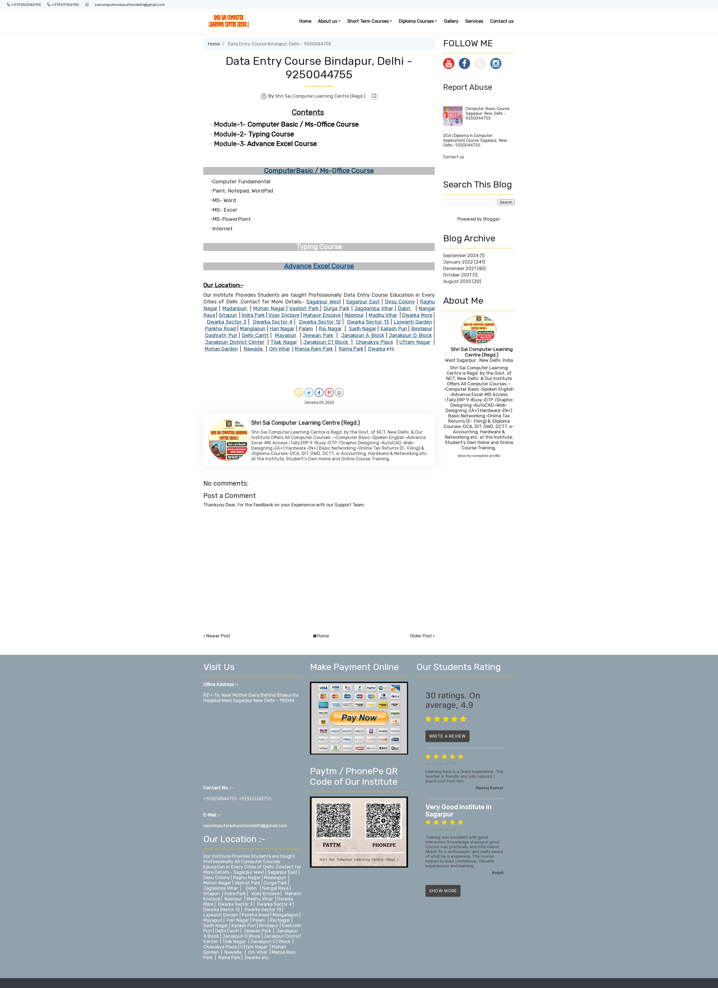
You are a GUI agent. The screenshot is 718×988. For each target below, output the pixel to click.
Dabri (251, 888)
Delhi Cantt (227, 931)
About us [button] (327, 21)
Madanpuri (275, 877)
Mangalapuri (285, 915)
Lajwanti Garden (220, 915)
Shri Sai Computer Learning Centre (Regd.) (482, 352)
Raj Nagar (280, 920)
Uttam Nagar (254, 947)
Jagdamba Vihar (220, 888)
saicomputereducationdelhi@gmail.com (130, 4)
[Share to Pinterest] (329, 392)
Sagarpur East (282, 872)
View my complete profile (478, 456)
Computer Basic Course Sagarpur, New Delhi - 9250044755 (488, 113)
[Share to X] (309, 392)
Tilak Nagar (234, 941)
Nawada (233, 952)
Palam (258, 920)
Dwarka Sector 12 (222, 909)
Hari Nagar (238, 920)
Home (305, 21)
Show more (443, 890)
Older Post (421, 636)
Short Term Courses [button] (368, 21)
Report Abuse (467, 87)
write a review (447, 736)
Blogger (491, 219)
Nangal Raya (275, 888)
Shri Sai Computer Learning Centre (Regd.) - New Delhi (261, 983)
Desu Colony (216, 877)
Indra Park (235, 893)
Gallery (451, 21)
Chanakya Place (220, 947)
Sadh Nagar (216, 925)
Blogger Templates (438, 983)
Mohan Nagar (217, 883)
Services (474, 21)
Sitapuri (212, 893)
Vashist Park (247, 883)
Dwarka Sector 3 (235, 904)
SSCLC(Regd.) (500, 983)
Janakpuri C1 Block (270, 941)
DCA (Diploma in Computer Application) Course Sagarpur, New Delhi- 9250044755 (475, 140)
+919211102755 (64, 4)
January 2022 (458, 262)
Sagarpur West (248, 872)
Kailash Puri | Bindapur (255, 925)
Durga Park (275, 883)
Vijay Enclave (265, 893)
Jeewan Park (257, 931)
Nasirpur (233, 899)
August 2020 (457, 281)
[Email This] (298, 392)
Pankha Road (255, 915)
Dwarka (253, 957)
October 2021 (457, 275)
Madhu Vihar (260, 899)
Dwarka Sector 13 (263, 909)
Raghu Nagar (247, 877)
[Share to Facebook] (319, 392)
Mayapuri (212, 920)
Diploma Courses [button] (416, 21)
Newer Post (218, 636)
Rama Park (229, 957)
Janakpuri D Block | (242, 936)
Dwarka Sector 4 (274, 904)
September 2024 (460, 255)
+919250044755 (25, 4)
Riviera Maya (471, 983)
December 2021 (459, 268)
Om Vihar (257, 952)
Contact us (502, 21)
